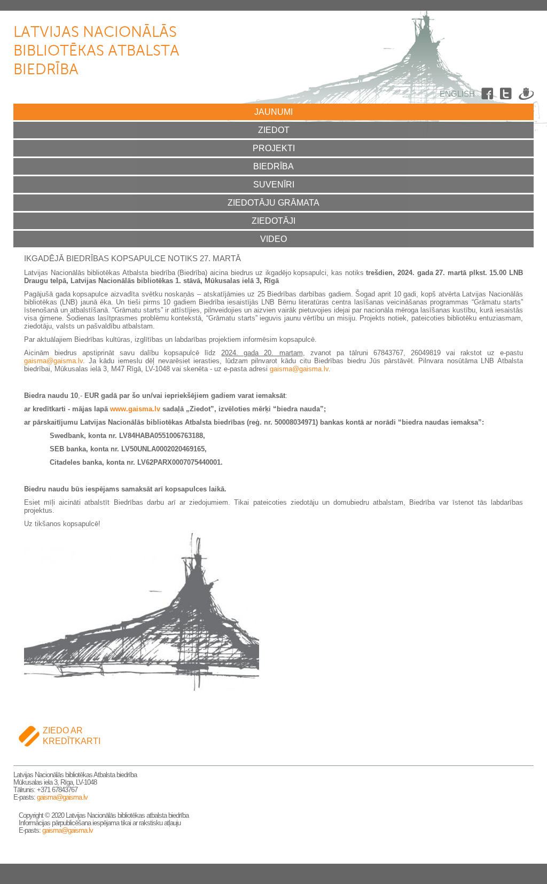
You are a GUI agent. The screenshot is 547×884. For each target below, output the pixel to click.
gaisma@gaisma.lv (53, 361)
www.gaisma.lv (135, 409)
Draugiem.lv (526, 96)
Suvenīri (273, 184)
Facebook (488, 96)
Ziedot (274, 130)
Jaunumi (273, 111)
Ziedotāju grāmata (273, 202)
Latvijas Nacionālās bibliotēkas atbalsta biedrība (96, 51)
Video (273, 239)
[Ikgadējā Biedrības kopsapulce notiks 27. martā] (141, 687)
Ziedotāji (273, 220)
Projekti (274, 148)
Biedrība (273, 166)
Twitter (507, 96)
